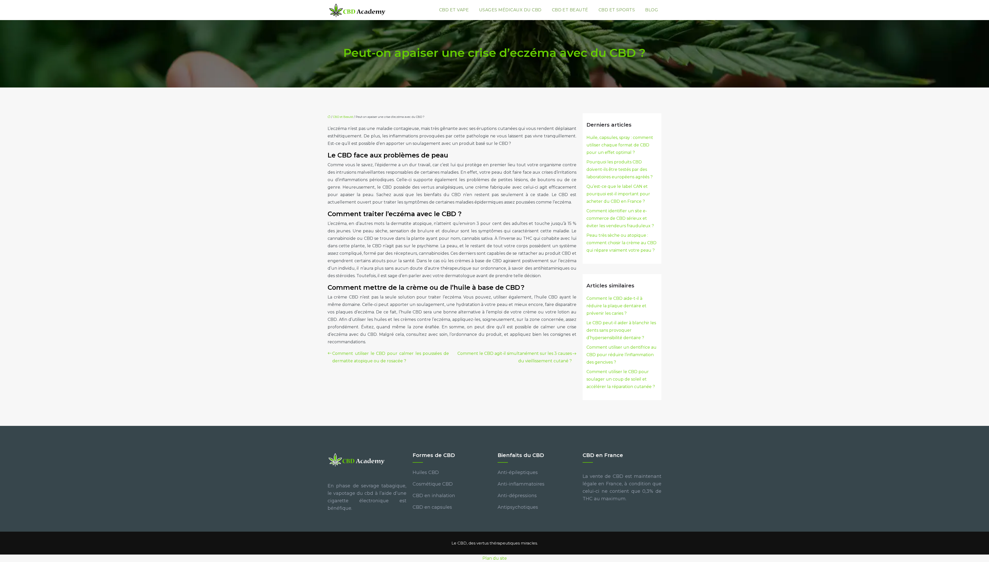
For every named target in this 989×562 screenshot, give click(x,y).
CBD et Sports (617, 9)
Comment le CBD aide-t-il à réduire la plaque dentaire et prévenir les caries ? (616, 306)
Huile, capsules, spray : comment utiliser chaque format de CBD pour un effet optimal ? (619, 145)
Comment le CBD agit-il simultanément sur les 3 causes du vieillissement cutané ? (514, 357)
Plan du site (494, 558)
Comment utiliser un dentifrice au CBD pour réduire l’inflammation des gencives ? (621, 355)
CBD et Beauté (570, 9)
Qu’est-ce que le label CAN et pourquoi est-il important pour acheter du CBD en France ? (618, 194)
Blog (651, 9)
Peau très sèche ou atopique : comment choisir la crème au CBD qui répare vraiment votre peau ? (621, 243)
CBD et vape (454, 9)
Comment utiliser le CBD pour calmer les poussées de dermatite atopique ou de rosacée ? (390, 357)
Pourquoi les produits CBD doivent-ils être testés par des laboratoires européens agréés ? (619, 169)
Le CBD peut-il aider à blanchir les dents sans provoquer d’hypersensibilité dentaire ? (621, 330)
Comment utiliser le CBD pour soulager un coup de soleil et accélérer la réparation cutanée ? (620, 379)
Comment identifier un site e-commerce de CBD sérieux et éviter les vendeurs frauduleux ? (620, 218)
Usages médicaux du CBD (510, 9)
